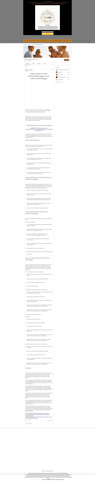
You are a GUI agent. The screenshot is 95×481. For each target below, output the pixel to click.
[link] (27, 63)
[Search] (61, 60)
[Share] (52, 69)
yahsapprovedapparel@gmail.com (48, 31)
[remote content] (39, 81)
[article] (39, 234)
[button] (89, 42)
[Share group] (70, 60)
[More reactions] (29, 394)
